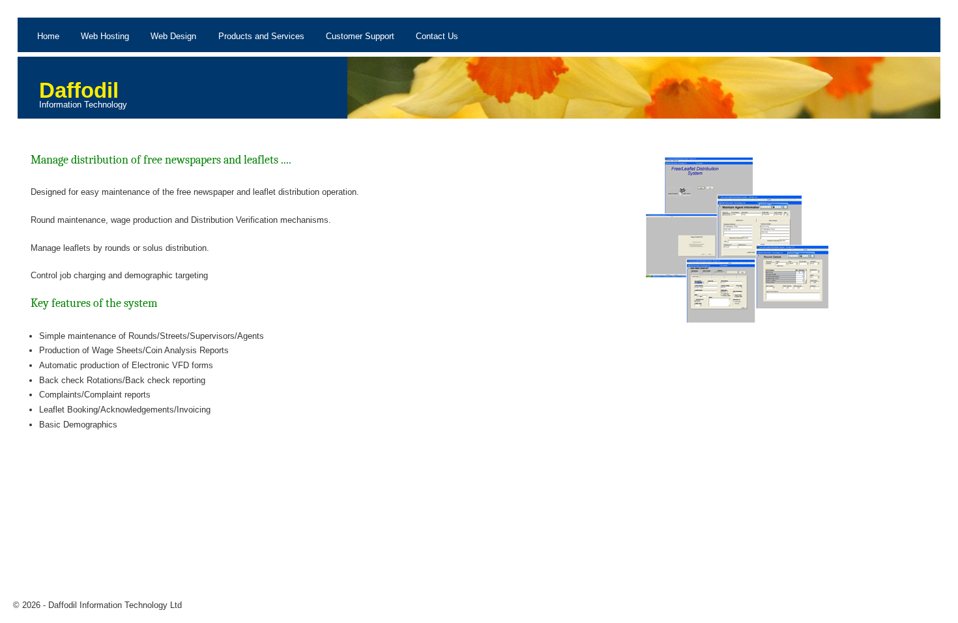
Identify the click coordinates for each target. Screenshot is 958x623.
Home (48, 36)
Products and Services (261, 36)
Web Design (173, 36)
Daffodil (79, 90)
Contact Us (437, 36)
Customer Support (360, 36)
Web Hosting (105, 36)
